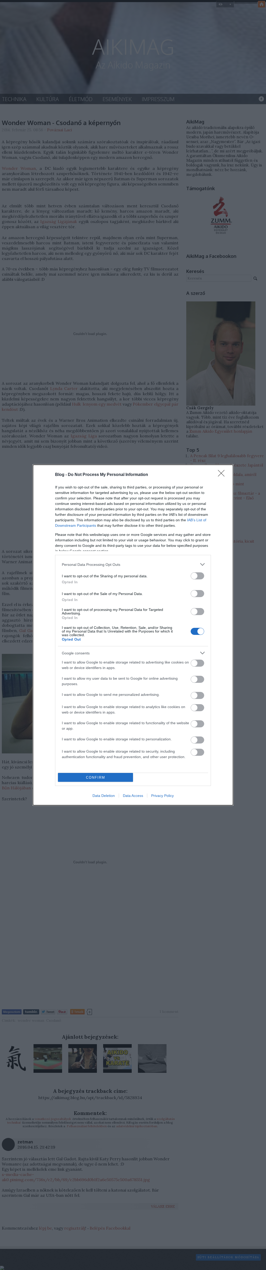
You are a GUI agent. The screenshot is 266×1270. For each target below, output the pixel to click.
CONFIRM (95, 777)
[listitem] (133, 564)
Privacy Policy (162, 796)
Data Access (133, 796)
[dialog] (133, 635)
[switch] (197, 575)
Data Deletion (103, 796)
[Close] (223, 475)
